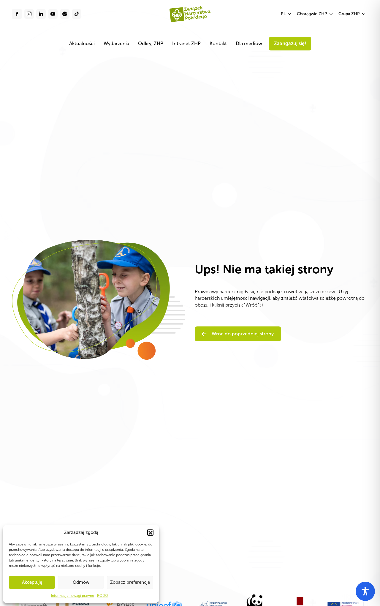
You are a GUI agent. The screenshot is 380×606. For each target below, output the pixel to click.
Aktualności (82, 43)
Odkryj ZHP (150, 43)
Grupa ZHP (349, 13)
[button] (150, 532)
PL (283, 13)
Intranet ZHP (186, 43)
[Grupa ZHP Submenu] (364, 14)
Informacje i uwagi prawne (72, 596)
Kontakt (218, 43)
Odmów (81, 582)
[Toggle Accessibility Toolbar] (365, 591)
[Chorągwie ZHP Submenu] (331, 14)
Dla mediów (249, 43)
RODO (102, 596)
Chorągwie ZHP (312, 13)
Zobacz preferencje (130, 582)
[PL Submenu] (290, 14)
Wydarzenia (116, 43)
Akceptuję (32, 582)
